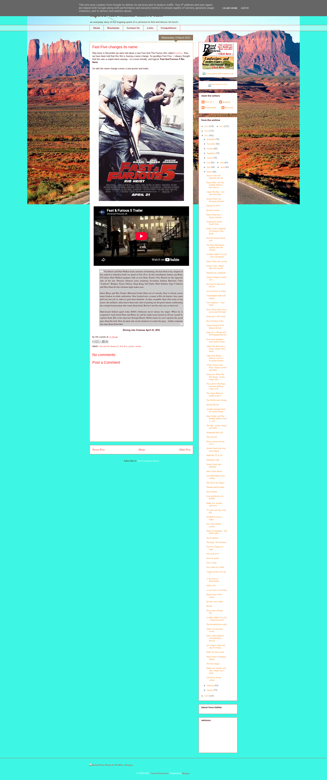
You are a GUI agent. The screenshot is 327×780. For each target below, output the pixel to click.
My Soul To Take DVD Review (215, 285)
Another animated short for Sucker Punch (215, 410)
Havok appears (212, 537)
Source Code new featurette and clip (214, 176)
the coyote (229, 107)
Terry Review (211, 436)
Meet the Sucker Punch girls (215, 239)
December (211, 139)
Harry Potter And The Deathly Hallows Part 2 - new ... (216, 418)
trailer (138, 346)
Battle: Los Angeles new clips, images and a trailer (216, 670)
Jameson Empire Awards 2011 (216, 278)
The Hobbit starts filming (216, 400)
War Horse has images (215, 482)
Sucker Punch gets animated (213, 465)
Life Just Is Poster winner (213, 678)
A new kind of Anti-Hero (216, 590)
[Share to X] (100, 341)
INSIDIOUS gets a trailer (214, 518)
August (210, 157)
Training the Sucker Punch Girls (214, 222)
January (210, 690)
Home (96, 28)
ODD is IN (211, 585)
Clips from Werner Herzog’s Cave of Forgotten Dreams (215, 358)
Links (150, 28)
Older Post (184, 449)
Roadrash (226, 102)
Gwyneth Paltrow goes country (215, 476)
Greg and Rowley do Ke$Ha (214, 497)
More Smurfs (211, 491)
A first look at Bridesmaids (212, 579)
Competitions (168, 28)
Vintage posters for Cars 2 (216, 572)
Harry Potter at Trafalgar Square (216, 657)
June (222, 162)
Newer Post (98, 449)
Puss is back (211, 562)
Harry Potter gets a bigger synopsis (214, 215)
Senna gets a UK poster (215, 316)
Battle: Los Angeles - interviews (214, 504)
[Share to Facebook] (103, 341)
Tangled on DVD (213, 205)
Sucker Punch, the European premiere (215, 199)
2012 (206, 130)
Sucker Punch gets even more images (216, 449)
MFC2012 (209, 102)
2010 (206, 695)
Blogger (186, 773)
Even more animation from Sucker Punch (215, 340)
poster (131, 346)
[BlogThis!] (97, 341)
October (210, 148)
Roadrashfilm (210, 107)
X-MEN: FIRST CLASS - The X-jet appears (216, 255)
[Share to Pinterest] (106, 341)
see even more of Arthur (216, 291)
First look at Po (212, 553)
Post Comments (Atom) (148, 460)
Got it (245, 8)
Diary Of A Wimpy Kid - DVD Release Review (216, 333)
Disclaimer (113, 28)
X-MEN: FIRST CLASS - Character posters (216, 618)
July (209, 162)
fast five (123, 346)
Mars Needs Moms (214, 471)
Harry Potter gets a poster (216, 261)
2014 (206, 126)
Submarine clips (212, 459)
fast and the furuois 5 (109, 346)
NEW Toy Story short (215, 652)
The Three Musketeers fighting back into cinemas (215, 247)
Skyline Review (212, 404)
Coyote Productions (160, 773)
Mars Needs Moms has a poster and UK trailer (216, 310)
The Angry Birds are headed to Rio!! (214, 394)
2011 (206, 135)
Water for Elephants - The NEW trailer (216, 531)
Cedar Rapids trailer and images (216, 296)
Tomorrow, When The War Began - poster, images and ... (215, 377)
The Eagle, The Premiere (216, 542)
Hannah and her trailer (215, 487)
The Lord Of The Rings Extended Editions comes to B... (215, 386)
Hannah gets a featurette (216, 272)
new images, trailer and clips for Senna (215, 646)
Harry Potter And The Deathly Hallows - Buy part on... (215, 185)
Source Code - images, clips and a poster (215, 266)
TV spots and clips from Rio (216, 511)
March (210, 171)
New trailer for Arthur (215, 567)
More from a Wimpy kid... (214, 611)
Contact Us (133, 28)
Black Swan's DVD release (214, 595)
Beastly (209, 605)
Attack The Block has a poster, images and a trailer (215, 348)
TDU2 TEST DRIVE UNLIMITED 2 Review (215, 638)
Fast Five (178, 52)
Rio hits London (213, 210)
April (222, 167)
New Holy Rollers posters (213, 524)
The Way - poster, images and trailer (216, 426)
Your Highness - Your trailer (215, 303)
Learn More (230, 8)
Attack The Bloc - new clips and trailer (215, 192)
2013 (222, 126)
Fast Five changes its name (214, 547)
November (211, 143)
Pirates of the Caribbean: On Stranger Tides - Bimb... (216, 231)
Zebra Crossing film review (214, 630)
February (211, 685)
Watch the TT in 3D (214, 455)
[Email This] (94, 341)
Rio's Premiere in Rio (215, 320)
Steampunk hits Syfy (214, 432)
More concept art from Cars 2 (215, 442)
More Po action (212, 558)
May (209, 167)
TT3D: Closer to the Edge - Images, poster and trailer (216, 367)
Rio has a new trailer (214, 601)
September (211, 153)
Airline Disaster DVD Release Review (215, 326)
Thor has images (213, 663)
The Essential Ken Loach (216, 624)
